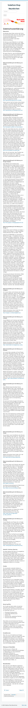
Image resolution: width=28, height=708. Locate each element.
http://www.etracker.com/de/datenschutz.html (13, 110)
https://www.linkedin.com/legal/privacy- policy (13, 345)
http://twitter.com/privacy (8, 483)
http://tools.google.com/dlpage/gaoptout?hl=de (13, 222)
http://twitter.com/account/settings (10, 488)
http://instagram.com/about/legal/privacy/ (12, 312)
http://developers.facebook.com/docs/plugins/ (13, 127)
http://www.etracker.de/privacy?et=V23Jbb (12, 100)
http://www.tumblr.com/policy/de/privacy (11, 457)
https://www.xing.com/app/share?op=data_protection (10, 514)
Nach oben (24, 705)
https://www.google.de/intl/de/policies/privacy (12, 545)
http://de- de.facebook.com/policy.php (11, 150)
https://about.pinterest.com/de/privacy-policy (13, 379)
